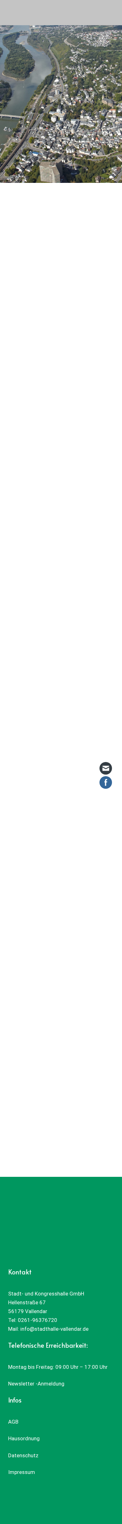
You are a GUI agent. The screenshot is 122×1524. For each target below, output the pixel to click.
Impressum (21, 1472)
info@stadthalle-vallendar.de (54, 1329)
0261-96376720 (37, 1320)
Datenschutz (23, 1455)
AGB (13, 1422)
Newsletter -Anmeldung (36, 1383)
